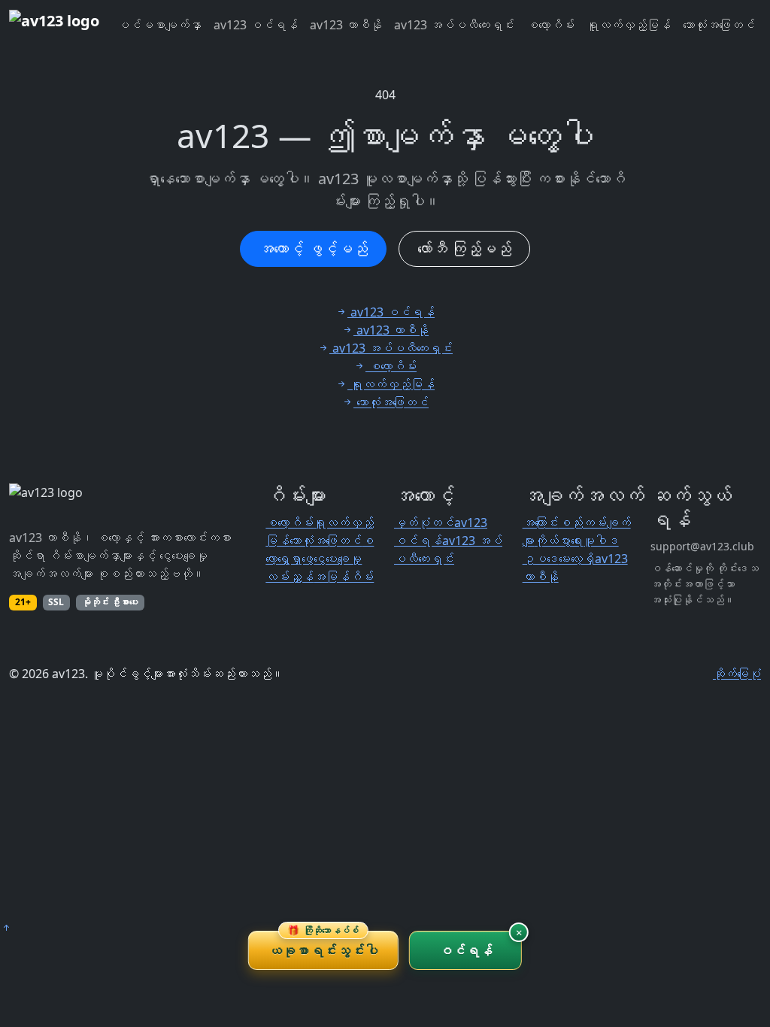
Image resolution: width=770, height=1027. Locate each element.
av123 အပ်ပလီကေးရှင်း (454, 25)
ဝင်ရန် (465, 950)
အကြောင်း (541, 522)
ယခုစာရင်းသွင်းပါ (323, 945)
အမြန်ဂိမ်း (344, 576)
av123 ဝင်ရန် (256, 25)
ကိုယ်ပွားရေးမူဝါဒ (577, 540)
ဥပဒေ (541, 558)
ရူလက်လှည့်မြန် (629, 25)
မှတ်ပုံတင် (424, 522)
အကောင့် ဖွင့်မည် (313, 248)
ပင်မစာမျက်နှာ (159, 25)
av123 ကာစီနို (346, 25)
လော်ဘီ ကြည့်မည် (464, 248)
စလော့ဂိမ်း (550, 25)
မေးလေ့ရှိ (577, 558)
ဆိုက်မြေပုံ (737, 673)
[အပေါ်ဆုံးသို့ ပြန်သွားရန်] (6, 928)
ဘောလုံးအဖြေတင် (719, 25)
